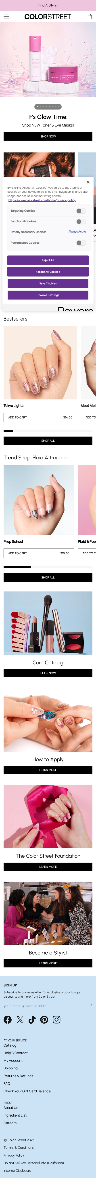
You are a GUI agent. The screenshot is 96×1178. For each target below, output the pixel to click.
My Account (13, 1060)
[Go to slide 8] (58, 106)
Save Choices (48, 283)
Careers (10, 1122)
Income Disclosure (17, 1170)
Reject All (48, 260)
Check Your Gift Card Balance (27, 1091)
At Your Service (15, 1040)
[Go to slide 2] (40, 106)
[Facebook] (8, 1020)
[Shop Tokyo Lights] (40, 362)
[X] (20, 1020)
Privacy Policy (14, 1155)
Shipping (11, 1068)
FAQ (7, 1083)
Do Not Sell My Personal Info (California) (34, 1163)
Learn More (48, 770)
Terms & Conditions (19, 1147)
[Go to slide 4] (46, 106)
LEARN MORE (48, 867)
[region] (48, 5)
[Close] (88, 182)
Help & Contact (16, 1052)
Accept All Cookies (48, 271)
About (8, 1103)
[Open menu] (10, 16)
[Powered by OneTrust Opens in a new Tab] (74, 308)
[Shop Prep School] (39, 500)
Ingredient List (15, 1115)
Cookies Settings (48, 295)
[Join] (88, 1005)
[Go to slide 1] (37, 106)
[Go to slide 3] (43, 106)
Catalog (10, 1045)
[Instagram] (57, 1020)
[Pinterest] (44, 1020)
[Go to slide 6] (52, 106)
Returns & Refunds (18, 1075)
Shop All (48, 441)
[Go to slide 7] (55, 106)
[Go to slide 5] (49, 106)
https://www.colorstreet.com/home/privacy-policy (42, 200)
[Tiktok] (32, 1020)
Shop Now (48, 136)
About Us (11, 1107)
